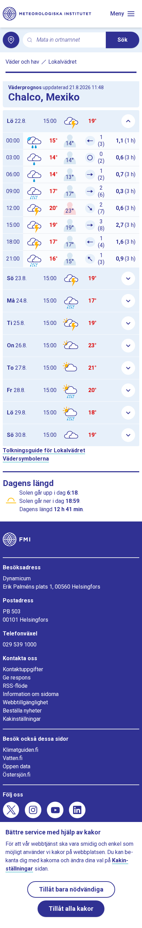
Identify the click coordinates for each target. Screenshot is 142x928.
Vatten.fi (12, 758)
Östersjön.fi (16, 774)
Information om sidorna (31, 694)
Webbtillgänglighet (25, 702)
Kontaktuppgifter (23, 669)
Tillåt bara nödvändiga (71, 889)
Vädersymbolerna (26, 458)
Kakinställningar (22, 719)
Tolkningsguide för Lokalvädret (44, 450)
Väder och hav (22, 62)
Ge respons (17, 677)
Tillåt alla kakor (71, 908)
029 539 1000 (20, 644)
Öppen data (16, 766)
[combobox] (68, 40)
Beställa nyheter (22, 710)
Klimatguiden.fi (20, 750)
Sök (123, 39)
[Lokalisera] (11, 40)
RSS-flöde (15, 686)
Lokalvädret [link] (62, 62)
